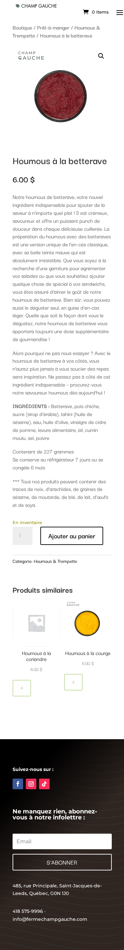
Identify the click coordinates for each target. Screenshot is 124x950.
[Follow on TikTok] (44, 784)
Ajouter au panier (71, 536)
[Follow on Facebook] (18, 784)
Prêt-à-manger (53, 27)
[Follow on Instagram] (31, 784)
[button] (101, 56)
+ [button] (22, 688)
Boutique (22, 27)
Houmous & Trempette (55, 560)
